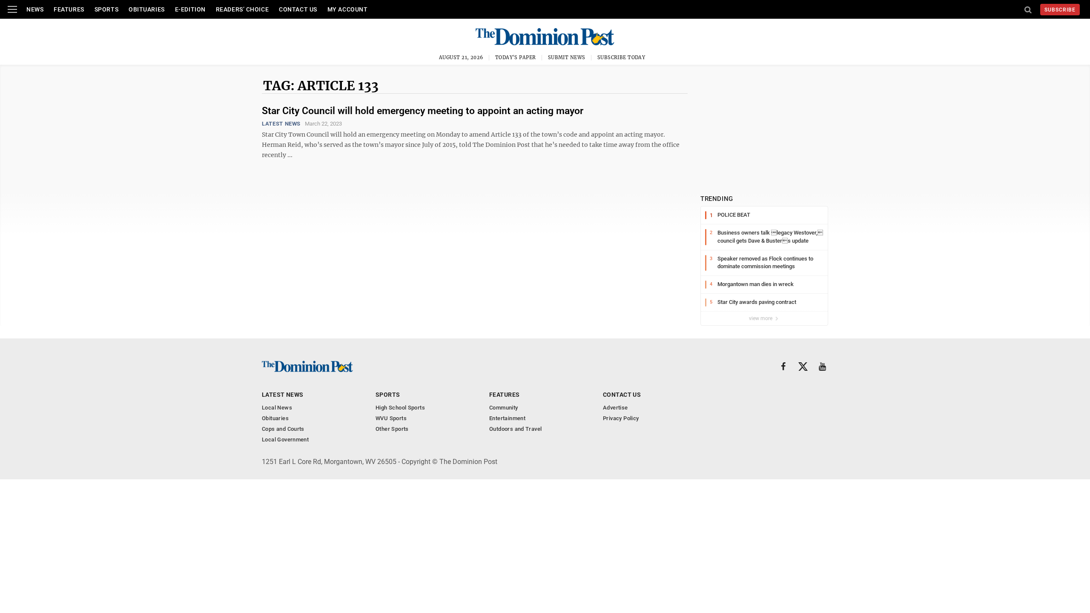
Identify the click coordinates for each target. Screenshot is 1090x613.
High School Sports (400, 407)
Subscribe (1060, 10)
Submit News (566, 57)
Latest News (281, 123)
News (34, 9)
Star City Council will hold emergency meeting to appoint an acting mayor (422, 111)
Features (69, 9)
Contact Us (298, 9)
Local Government (285, 439)
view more (761, 318)
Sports (106, 9)
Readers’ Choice (242, 9)
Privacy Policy (621, 418)
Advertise (615, 407)
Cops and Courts (283, 429)
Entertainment (507, 418)
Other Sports (392, 429)
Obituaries (147, 9)
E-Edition (190, 9)
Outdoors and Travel (515, 429)
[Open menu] (12, 9)
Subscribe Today (621, 57)
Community (503, 407)
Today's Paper (515, 57)
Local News (277, 407)
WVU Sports (391, 418)
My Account (347, 9)
